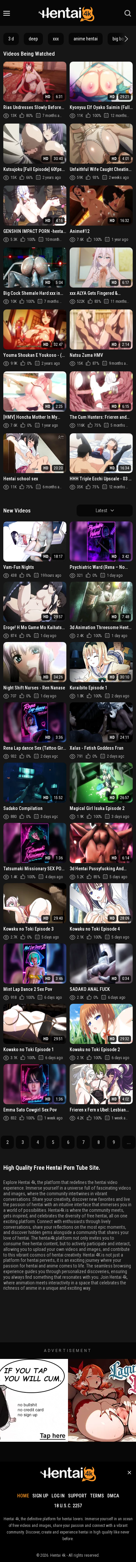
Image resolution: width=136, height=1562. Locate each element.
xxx (56, 38)
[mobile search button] (128, 13)
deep (33, 38)
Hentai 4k (58, 1555)
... (129, 1142)
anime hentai (86, 38)
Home (23, 1495)
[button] (125, 38)
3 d (11, 38)
